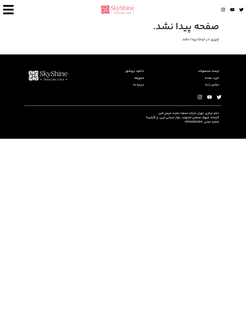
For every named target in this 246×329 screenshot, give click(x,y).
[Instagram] (223, 9)
